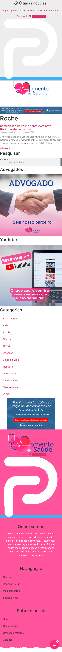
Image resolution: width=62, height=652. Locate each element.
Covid (6, 345)
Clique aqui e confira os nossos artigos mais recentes (30, 10)
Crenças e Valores (13, 632)
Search (4, 159)
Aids (5, 325)
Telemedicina (10, 387)
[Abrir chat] (54, 644)
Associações (10, 318)
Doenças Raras (11, 583)
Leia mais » (5, 148)
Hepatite (8, 366)
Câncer (7, 339)
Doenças (8, 352)
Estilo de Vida (11, 359)
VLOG (6, 394)
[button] (2, 98)
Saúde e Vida (10, 380)
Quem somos (10, 625)
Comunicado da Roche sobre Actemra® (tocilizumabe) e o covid (25, 127)
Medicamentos (11, 590)
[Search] (61, 162)
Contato (7, 639)
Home (6, 619)
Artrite (6, 332)
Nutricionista (10, 373)
